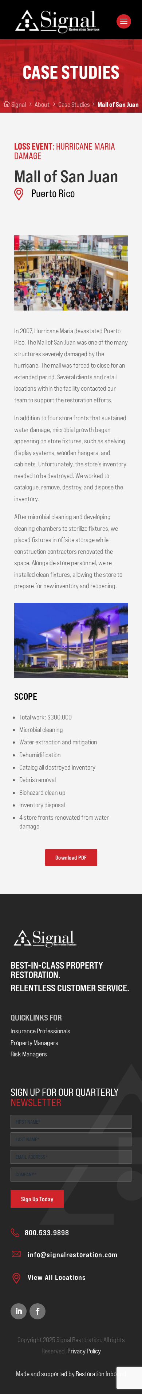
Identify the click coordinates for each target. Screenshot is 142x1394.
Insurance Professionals (40, 1031)
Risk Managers (29, 1054)
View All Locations (57, 1277)
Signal (18, 104)
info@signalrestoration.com (73, 1254)
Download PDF (71, 857)
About (42, 104)
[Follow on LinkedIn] (19, 1311)
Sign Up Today (37, 1199)
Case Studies (74, 104)
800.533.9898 (47, 1232)
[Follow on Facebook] (37, 1311)
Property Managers (34, 1043)
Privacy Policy (84, 1351)
